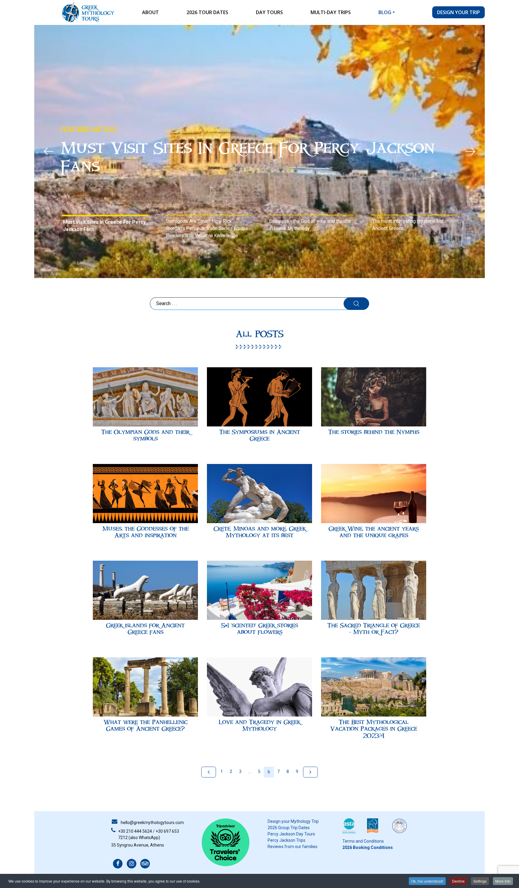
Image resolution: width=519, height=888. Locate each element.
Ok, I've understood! (427, 880)
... (249, 771)
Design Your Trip (458, 12)
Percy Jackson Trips (286, 840)
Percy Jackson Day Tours (291, 834)
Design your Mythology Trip (293, 821)
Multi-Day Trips (331, 12)
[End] (310, 772)
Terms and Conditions (363, 841)
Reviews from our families (292, 846)
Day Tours (269, 12)
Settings (480, 880)
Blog (384, 12)
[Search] (356, 303)
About (150, 12)
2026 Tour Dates (207, 12)
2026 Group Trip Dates (289, 827)
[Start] (208, 772)
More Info (503, 880)
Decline (458, 880)
